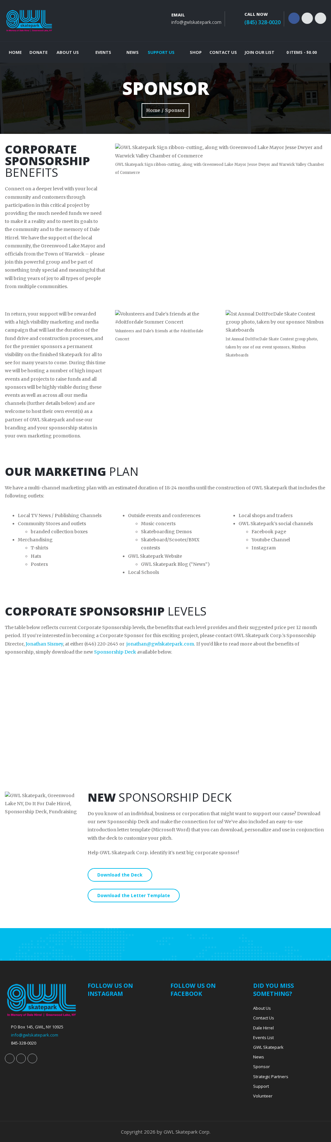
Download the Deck (120, 875)
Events (103, 52)
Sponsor (261, 1066)
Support (261, 1086)
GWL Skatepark (268, 1047)
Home (15, 52)
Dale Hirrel (263, 1028)
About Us (68, 52)
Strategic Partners (270, 1076)
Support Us (161, 52)
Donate (38, 52)
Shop (196, 52)
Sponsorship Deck (115, 652)
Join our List (259, 52)
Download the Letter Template (133, 895)
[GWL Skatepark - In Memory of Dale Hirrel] (29, 21)
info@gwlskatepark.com (196, 22)
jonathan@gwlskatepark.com (160, 644)
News (132, 52)
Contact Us (223, 52)
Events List (263, 1037)
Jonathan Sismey (44, 644)
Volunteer (262, 1096)
